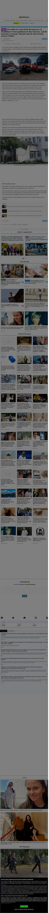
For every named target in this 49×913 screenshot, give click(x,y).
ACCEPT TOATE (24, 906)
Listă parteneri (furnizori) (5, 903)
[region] (24, 895)
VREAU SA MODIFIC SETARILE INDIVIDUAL (24, 909)
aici (30, 890)
